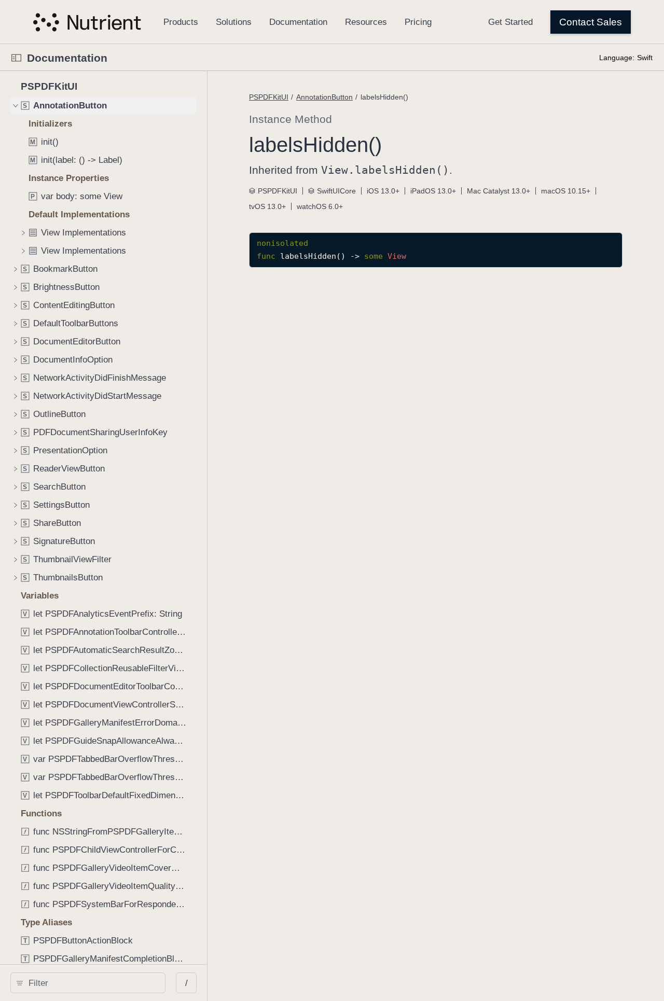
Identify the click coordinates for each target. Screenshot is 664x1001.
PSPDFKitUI (268, 97)
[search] (87, 982)
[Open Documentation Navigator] (16, 57)
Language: (616, 57)
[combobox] (91, 983)
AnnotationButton (324, 97)
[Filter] (91, 983)
